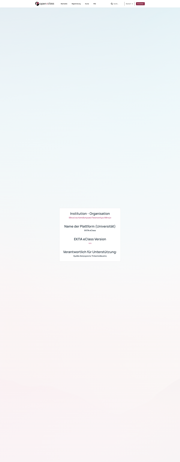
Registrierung (76, 4)
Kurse (87, 4)
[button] (129, 4)
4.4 (90, 243)
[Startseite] (44, 4)
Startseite (64, 4)
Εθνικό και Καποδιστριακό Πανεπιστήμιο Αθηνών (90, 217)
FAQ (94, 4)
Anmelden (140, 4)
